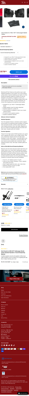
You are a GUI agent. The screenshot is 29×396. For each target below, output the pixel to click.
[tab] (23, 236)
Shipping (3, 310)
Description (4, 82)
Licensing (16, 390)
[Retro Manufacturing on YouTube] (6, 345)
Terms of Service (5, 388)
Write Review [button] (14, 229)
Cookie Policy (19, 388)
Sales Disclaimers (5, 297)
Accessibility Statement (6, 391)
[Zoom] (23, 27)
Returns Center (4, 304)
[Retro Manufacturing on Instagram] (2, 345)
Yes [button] (11, 261)
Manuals (3, 184)
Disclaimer (12, 388)
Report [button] (14, 261)
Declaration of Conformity (7, 390)
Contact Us (3, 314)
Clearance (3, 293)
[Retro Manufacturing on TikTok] (14, 345)
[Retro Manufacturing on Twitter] (9, 345)
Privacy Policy (18, 386)
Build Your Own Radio (6, 292)
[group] (14, 223)
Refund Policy (4, 317)
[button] (7, 215)
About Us (3, 306)
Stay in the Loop (14, 278)
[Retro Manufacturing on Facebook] (4, 345)
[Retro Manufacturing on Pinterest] (11, 345)
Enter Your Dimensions (6, 295)
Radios (2, 290)
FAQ (2, 316)
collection (10, 188)
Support (3, 312)
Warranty (3, 308)
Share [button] (17, 261)
